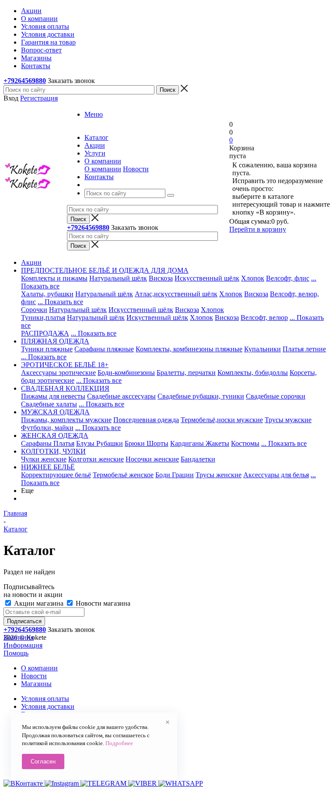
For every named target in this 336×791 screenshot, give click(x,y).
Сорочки (34, 309)
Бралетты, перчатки (186, 372)
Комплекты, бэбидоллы (252, 372)
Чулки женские (43, 459)
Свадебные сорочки (275, 396)
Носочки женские (152, 459)
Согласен (43, 761)
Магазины (36, 683)
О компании (102, 169)
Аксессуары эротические (58, 372)
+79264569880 (25, 80)
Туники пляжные (47, 349)
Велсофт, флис (287, 278)
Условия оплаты (45, 698)
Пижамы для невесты (53, 396)
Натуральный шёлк (118, 278)
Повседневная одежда (146, 419)
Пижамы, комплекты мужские (66, 419)
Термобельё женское (123, 475)
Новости (136, 169)
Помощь (16, 653)
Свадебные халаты (49, 404)
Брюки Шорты (146, 443)
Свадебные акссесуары (121, 396)
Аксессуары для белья (276, 475)
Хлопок (252, 278)
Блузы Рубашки (99, 443)
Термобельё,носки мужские (222, 419)
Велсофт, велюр (264, 317)
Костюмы (245, 443)
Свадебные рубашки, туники (201, 396)
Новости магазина (102, 603)
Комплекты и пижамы (54, 278)
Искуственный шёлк (157, 317)
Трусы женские (219, 475)
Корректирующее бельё (56, 475)
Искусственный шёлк (207, 278)
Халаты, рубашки (47, 294)
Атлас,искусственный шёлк (176, 294)
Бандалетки (198, 459)
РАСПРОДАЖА (45, 333)
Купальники (262, 349)
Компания (19, 637)
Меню (93, 114)
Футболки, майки (47, 427)
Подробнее (119, 743)
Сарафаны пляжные (104, 349)
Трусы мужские (288, 419)
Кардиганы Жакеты (199, 443)
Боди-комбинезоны (126, 372)
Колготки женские (96, 459)
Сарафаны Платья (47, 443)
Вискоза (161, 278)
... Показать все (60, 301)
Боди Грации (174, 475)
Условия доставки (47, 706)
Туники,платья (43, 317)
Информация (23, 645)
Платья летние (304, 349)
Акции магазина (38, 603)
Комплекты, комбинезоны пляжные (189, 349)
